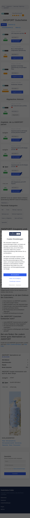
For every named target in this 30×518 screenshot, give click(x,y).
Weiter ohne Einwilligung (15, 278)
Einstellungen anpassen (15, 281)
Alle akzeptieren (15, 274)
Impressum (18, 285)
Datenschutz (12, 285)
